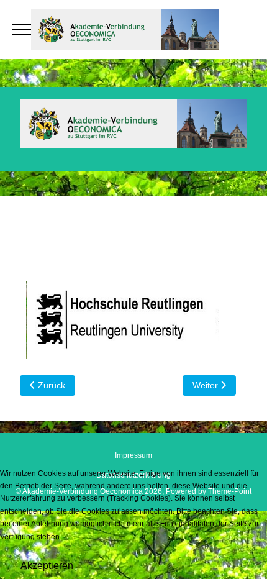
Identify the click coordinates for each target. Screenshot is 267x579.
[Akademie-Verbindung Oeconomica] (133, 29)
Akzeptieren (46, 565)
